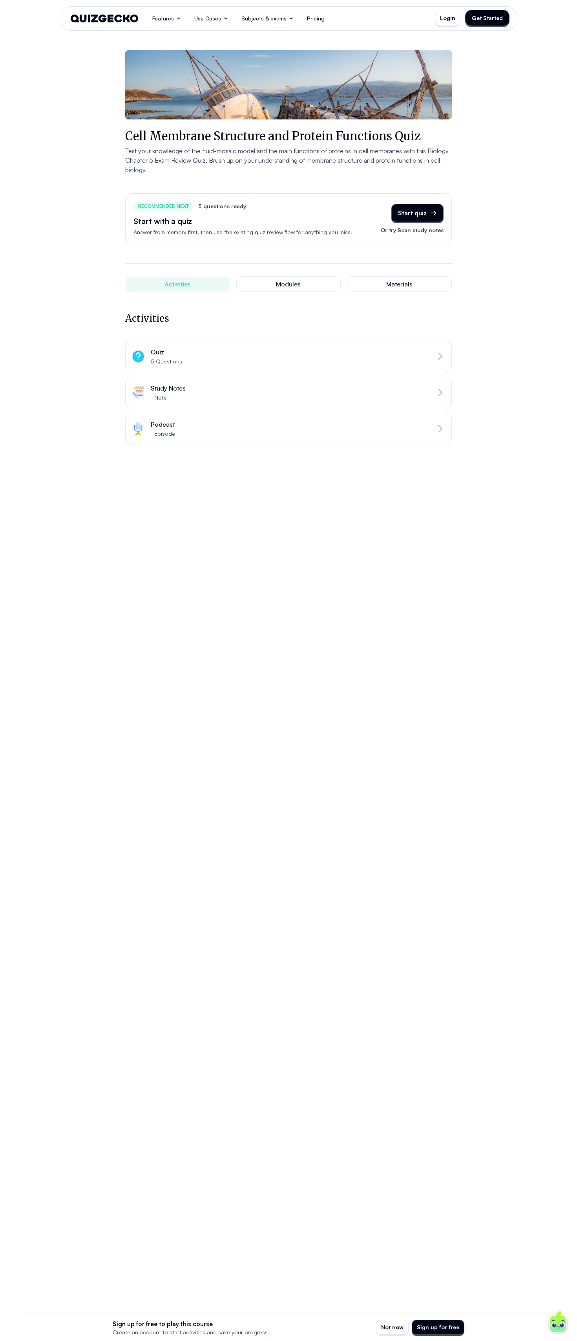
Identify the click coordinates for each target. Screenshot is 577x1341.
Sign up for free (438, 1327)
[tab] (177, 284)
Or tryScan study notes (412, 230)
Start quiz (412, 213)
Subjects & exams (264, 18)
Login (447, 18)
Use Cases (207, 18)
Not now (392, 1327)
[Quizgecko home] (104, 18)
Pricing (316, 18)
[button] (288, 356)
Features (163, 18)
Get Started (487, 18)
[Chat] (558, 1322)
